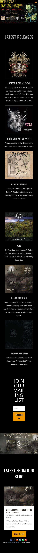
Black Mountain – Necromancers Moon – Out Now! (19, 511)
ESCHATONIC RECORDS (13, 542)
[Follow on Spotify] (23, 540)
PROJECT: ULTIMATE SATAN (19, 83)
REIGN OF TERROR (19, 184)
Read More (19, 534)
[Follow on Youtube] (17, 540)
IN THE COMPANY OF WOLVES (19, 138)
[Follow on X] (14, 540)
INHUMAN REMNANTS (19, 353)
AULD (19, 245)
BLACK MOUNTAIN (19, 297)
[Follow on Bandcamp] (20, 540)
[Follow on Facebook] (11, 540)
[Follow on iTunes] (26, 540)
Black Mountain (19, 515)
